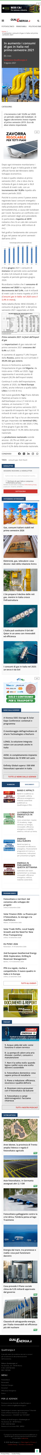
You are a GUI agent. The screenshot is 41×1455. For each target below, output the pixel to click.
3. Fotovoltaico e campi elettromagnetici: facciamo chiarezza (18, 1098)
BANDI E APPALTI (25, 790)
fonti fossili (23, 460)
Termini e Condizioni (26, 1444)
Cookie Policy (12, 1444)
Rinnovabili (21, 26)
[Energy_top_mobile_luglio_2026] (20, 8)
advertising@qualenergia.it (16, 1405)
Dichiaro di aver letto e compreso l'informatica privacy (19, 482)
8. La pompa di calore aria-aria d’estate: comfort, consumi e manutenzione (19, 1055)
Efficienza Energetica (8, 1391)
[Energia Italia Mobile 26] (20, 691)
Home (4, 31)
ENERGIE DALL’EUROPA (24, 840)
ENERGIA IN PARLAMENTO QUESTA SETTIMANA (27, 865)
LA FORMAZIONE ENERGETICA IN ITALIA (25, 814)
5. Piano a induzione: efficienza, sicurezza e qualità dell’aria (20, 1081)
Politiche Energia (7, 1385)
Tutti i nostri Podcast (27, 1107)
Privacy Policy (5, 1453)
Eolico (3, 1393)
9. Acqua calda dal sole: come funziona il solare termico (19, 1046)
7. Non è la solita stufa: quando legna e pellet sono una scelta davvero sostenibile (20, 1065)
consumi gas (13, 460)
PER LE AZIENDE (9, 1398)
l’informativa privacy (30, 484)
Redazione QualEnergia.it (15, 60)
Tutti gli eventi (28, 983)
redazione (24, 1438)
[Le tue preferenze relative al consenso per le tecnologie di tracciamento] (37, 1451)
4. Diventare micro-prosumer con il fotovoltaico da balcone (19, 1089)
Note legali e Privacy (28, 1442)
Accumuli (4, 1388)
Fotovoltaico (8, 26)
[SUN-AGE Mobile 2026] (20, 145)
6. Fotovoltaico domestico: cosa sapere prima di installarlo (20, 1074)
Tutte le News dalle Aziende (22, 776)
